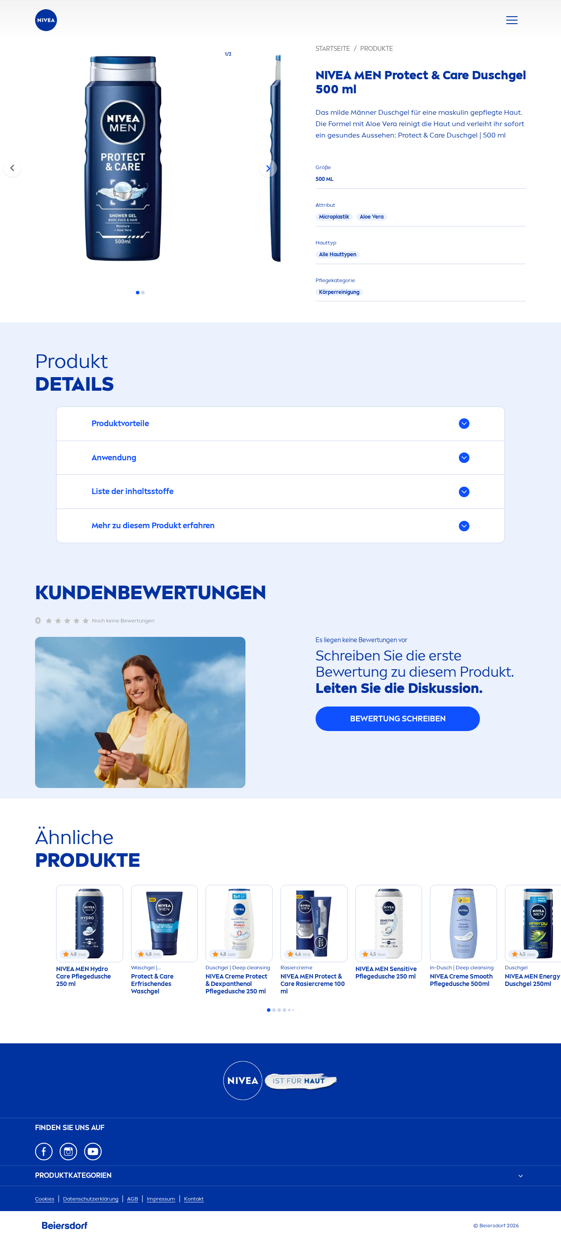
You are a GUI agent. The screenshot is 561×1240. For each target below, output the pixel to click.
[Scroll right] (268, 168)
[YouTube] (93, 1151)
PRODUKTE (376, 49)
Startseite (333, 49)
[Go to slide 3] (279, 1010)
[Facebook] (44, 1151)
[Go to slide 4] (284, 1010)
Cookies (44, 1199)
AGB (132, 1199)
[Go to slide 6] (293, 1010)
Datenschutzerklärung (90, 1199)
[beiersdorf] (65, 1225)
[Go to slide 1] (137, 292)
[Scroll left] (12, 168)
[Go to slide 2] (143, 292)
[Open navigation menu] (512, 20)
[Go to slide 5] (289, 1010)
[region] (140, 161)
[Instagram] (68, 1151)
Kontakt (194, 1199)
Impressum (161, 1199)
